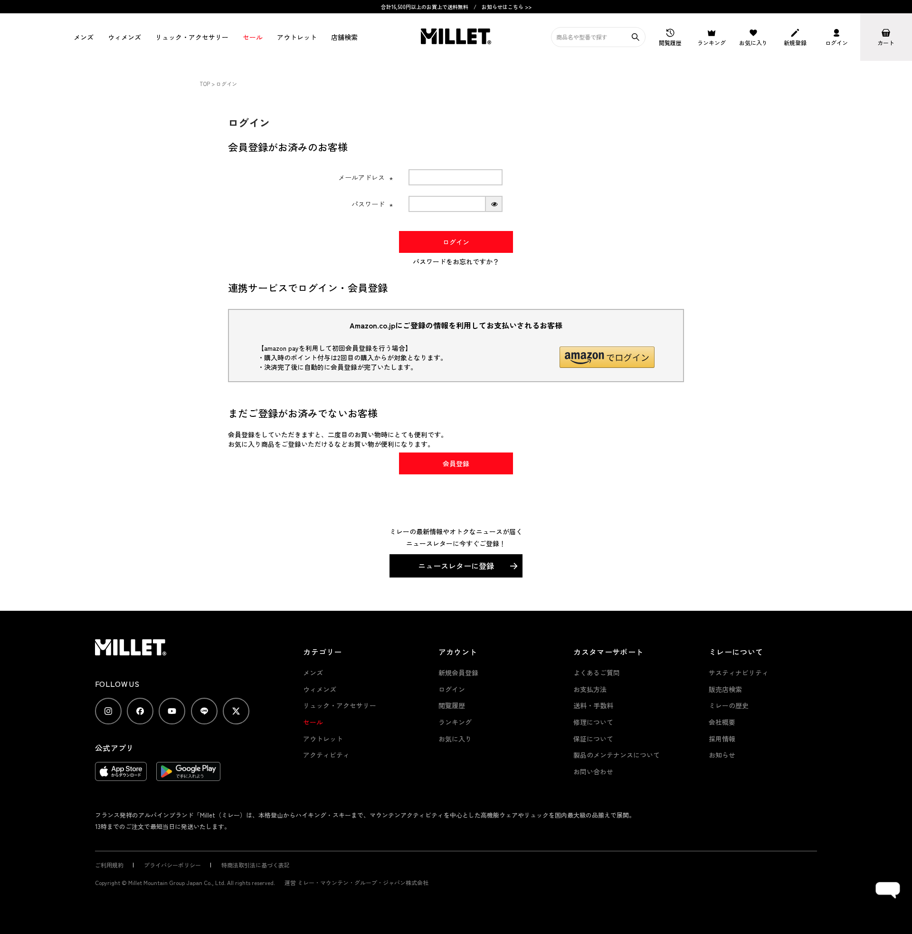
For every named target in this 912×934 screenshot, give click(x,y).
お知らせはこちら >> (507, 6)
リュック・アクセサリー (339, 705)
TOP (205, 83)
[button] (607, 357)
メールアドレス (365, 177)
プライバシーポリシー (172, 865)
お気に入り (455, 738)
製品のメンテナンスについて (616, 755)
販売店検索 (725, 689)
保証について (593, 738)
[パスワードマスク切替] (494, 204)
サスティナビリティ (739, 672)
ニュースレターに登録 (456, 565)
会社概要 (722, 722)
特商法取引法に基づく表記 (255, 865)
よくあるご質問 (596, 672)
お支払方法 (590, 689)
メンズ (84, 37)
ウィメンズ (124, 37)
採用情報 (722, 738)
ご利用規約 (109, 865)
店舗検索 (344, 37)
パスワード (372, 204)
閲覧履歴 (451, 705)
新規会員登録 (458, 672)
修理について (593, 722)
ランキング (455, 722)
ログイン (451, 689)
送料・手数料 (593, 705)
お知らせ (722, 755)
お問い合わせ (593, 771)
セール (253, 37)
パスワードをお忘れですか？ (456, 261)
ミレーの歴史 (729, 705)
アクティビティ (326, 755)
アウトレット (297, 37)
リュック (191, 37)
